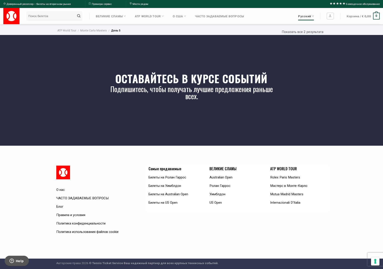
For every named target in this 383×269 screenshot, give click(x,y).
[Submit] (78, 15)
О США (178, 16)
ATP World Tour (66, 30)
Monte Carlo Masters (93, 30)
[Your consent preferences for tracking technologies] (375, 261)
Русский (304, 16)
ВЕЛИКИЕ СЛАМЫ (109, 16)
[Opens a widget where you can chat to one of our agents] (16, 261)
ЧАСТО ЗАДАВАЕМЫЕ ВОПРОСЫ (219, 16)
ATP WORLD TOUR (148, 16)
